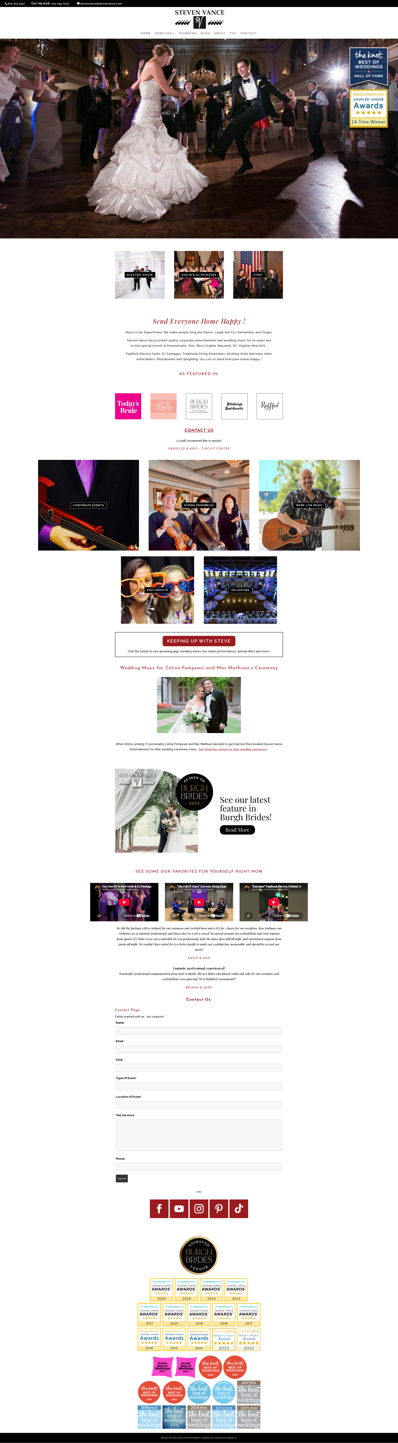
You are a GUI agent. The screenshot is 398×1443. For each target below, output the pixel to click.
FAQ (233, 33)
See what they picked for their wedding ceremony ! (233, 749)
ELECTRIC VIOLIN (140, 274)
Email (120, 1041)
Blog (205, 33)
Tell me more (125, 1115)
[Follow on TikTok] (238, 1208)
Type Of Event (126, 1078)
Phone (120, 1158)
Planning (188, 33)
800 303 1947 (16, 3)
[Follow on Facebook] (159, 1208)
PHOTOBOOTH (157, 590)
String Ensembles (199, 505)
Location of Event (129, 1096)
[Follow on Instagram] (199, 1208)
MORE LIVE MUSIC (309, 505)
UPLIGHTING (240, 590)
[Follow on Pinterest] (219, 1208)
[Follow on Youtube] (179, 1208)
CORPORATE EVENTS (88, 505)
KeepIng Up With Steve (199, 641)
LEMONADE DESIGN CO (225, 1438)
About (220, 33)
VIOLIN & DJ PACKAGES (199, 274)
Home (146, 33)
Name (121, 1022)
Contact (249, 33)
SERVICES (163, 33)
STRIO (258, 274)
